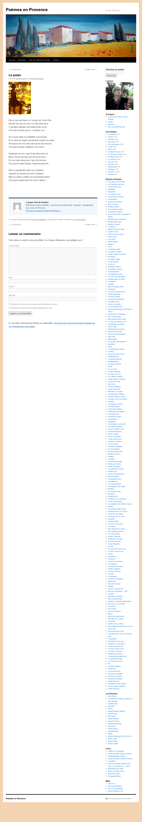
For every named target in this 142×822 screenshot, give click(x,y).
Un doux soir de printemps (116, 334)
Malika (110, 733)
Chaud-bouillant (113, 521)
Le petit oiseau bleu (114, 389)
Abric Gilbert (112, 696)
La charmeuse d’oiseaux (116, 196)
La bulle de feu (113, 496)
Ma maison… (112, 256)
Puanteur (111, 456)
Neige (110, 346)
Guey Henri (112, 716)
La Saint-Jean (91, 69)
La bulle (110, 546)
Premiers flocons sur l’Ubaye (117, 511)
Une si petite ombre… (115, 316)
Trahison (111, 586)
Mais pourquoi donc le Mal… (117, 319)
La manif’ (111, 401)
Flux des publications (115, 786)
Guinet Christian (113, 718)
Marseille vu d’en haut (115, 391)
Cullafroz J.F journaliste (116, 751)
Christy (110, 708)
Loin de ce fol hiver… (115, 571)
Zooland (110, 174)
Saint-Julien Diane (114, 773)
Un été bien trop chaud (115, 514)
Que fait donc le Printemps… (117, 314)
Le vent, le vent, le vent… (116, 551)
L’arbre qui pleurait (114, 294)
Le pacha (111, 574)
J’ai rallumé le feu (114, 301)
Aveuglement (112, 638)
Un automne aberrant (115, 359)
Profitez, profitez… (114, 206)
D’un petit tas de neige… (116, 209)
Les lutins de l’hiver (114, 374)
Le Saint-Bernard (113, 271)
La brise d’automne (114, 536)
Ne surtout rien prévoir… (116, 426)
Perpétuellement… (114, 361)
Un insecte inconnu (114, 671)
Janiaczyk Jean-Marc (115, 723)
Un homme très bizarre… (116, 566)
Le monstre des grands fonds (117, 656)
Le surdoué (111, 606)
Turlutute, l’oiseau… (114, 454)
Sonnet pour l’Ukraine (115, 539)
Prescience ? (112, 559)
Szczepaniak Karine (114, 776)
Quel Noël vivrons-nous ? (116, 641)
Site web (12, 295)
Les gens (34, 219)
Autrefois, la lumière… (115, 441)
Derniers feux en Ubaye (116, 624)
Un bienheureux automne (116, 349)
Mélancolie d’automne (115, 653)
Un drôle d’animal (114, 296)
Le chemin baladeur (114, 666)
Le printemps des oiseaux (116, 324)
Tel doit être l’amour (114, 416)
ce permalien (80, 219)
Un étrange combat (114, 249)
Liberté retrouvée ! (114, 681)
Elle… (110, 663)
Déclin (110, 366)
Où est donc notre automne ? (117, 341)
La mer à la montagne (115, 501)
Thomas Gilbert (113, 743)
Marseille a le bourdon (115, 596)
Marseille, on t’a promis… (116, 619)
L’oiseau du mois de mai (116, 648)
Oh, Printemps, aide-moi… (117, 184)
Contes (110, 147)
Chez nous (111, 142)
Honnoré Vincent (113, 721)
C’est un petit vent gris (115, 661)
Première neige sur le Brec (116, 279)
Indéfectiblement (113, 356)
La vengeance (112, 564)
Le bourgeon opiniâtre (115, 673)
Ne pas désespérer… (114, 544)
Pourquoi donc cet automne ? (117, 499)
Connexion (111, 783)
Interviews (22, 60)
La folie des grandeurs (115, 409)
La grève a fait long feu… (116, 589)
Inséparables (112, 421)
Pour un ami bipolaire (115, 599)
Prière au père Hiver (114, 464)
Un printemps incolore (115, 274)
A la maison (112, 134)
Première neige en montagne (117, 219)
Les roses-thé (112, 369)
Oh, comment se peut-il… (116, 531)
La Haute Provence (114, 152)
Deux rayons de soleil (115, 331)
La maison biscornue (114, 431)
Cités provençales (113, 144)
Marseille (42, 219)
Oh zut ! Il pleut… (114, 434)
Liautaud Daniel (113, 731)
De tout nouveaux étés (115, 451)
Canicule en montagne (115, 678)
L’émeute (111, 351)
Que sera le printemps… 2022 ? (118, 591)
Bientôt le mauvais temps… (117, 229)
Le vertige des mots (114, 194)
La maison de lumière (115, 201)
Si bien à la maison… (115, 466)
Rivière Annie (112, 738)
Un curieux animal (114, 259)
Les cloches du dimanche (116, 299)
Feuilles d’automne (114, 569)
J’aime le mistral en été (115, 646)
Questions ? (112, 172)
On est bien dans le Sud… (116, 631)
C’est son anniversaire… (116, 306)
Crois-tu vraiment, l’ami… (116, 429)
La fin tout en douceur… (116, 561)
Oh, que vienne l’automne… (117, 686)
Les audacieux (112, 576)
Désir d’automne (113, 476)
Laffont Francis (113, 728)
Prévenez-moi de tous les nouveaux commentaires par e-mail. (34, 304)
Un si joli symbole (114, 534)
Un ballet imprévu (114, 406)
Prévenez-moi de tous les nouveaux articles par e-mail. (31, 308)
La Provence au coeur (115, 154)
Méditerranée (112, 167)
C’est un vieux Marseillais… (117, 276)
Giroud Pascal (112, 713)
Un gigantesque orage (115, 658)
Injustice (110, 506)
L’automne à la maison (115, 211)
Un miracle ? (112, 226)
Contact (56, 60)
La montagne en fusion (115, 404)
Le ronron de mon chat (115, 524)
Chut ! (110, 246)
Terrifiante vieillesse (114, 266)
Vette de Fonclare (37, 78)
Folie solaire (112, 609)
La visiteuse (112, 526)
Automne (111, 139)
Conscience (111, 239)
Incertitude (111, 344)
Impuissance (112, 581)
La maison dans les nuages (116, 396)
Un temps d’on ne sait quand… (118, 399)
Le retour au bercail (114, 541)
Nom (11, 277)
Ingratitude (111, 189)
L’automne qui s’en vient (116, 516)
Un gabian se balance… (115, 251)
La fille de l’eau (113, 231)
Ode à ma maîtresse (114, 386)
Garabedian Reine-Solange (116, 756)
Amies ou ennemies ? (115, 304)
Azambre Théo (113, 703)
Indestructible (112, 339)
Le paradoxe (112, 556)
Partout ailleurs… (113, 241)
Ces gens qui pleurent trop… (117, 291)
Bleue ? (110, 614)
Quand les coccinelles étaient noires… (120, 601)
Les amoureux (112, 419)
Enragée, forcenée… (114, 224)
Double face (112, 668)
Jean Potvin (112, 726)
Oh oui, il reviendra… (115, 436)
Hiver (110, 149)
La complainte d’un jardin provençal (119, 504)
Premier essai (112, 471)
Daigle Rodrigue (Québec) (116, 711)
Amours (110, 137)
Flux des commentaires (115, 788)
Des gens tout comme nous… (117, 549)
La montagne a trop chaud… (117, 486)
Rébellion (111, 489)
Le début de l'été (113, 157)
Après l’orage (112, 236)
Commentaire (14, 245)
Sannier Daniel (113, 741)
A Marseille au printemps (116, 411)
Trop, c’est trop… (114, 204)
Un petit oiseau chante (115, 461)
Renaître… (111, 244)
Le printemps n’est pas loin (117, 424)
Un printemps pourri (114, 479)
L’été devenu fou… (114, 414)
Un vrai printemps (114, 449)
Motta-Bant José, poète (115, 768)
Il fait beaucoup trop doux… (117, 329)
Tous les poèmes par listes (39, 60)
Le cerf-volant (15, 69)
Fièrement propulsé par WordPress (120, 798)
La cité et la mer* (113, 261)
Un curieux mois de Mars (116, 181)
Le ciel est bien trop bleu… (116, 474)
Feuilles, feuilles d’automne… (118, 254)
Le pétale (111, 284)
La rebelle (111, 459)
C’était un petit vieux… (115, 439)
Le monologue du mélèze (116, 394)
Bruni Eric (111, 706)
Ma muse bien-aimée (114, 221)
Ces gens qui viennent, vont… (118, 321)
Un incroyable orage (114, 186)
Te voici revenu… (114, 444)
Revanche (111, 494)
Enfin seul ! (112, 336)
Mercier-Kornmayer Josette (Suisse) (120, 736)
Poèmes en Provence (27, 9)
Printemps (111, 169)
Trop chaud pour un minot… (117, 529)
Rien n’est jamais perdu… (116, 286)
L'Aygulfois (112, 761)
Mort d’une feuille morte (116, 616)
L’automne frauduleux (115, 446)
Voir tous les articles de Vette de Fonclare (43, 210)
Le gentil (111, 594)
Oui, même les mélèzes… (116, 376)
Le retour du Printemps (115, 579)
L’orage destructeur (114, 371)
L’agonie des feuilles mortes (117, 509)
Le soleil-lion (112, 159)
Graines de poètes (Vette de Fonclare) (120, 758)
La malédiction (112, 481)
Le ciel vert (111, 264)
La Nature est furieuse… (116, 651)
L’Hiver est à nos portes (116, 234)
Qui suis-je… (112, 384)
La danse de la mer (114, 381)
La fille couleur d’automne (116, 379)
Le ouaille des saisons (115, 269)
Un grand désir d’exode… (116, 469)
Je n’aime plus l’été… (115, 491)
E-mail (12, 286)
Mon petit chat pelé (114, 584)
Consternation (112, 199)
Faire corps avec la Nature (116, 604)
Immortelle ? (112, 191)
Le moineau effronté (114, 484)
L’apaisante (111, 289)
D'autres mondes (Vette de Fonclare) (120, 753)
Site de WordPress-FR (115, 791)
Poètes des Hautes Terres (116, 771)
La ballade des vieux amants (117, 683)
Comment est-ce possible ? (116, 643)
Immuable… (112, 519)
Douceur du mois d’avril (116, 354)
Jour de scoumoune (114, 611)
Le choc (110, 554)
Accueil (12, 60)
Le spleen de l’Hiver (114, 364)
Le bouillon (111, 281)
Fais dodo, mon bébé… (115, 676)
